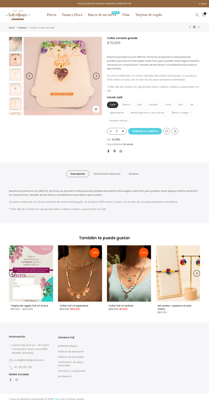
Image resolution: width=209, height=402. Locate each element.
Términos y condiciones (71, 370)
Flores (51, 15)
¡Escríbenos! (64, 376)
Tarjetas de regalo (148, 15)
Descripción (78, 173)
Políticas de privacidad (71, 357)
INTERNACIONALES (67, 346)
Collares (22, 28)
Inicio (12, 28)
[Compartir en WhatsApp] (120, 151)
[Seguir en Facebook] (10, 380)
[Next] (96, 76)
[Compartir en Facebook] (108, 151)
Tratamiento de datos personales (70, 364)
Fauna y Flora (72, 15)
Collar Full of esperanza (74, 305)
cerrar (7, 4)
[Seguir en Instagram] (16, 380)
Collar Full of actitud (121, 305)
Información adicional (107, 173)
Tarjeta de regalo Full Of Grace (29, 305)
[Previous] (29, 76)
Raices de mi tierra (103, 15)
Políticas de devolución (71, 351)
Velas (126, 15)
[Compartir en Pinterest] (114, 151)
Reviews (133, 173)
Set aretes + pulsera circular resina (175, 307)
